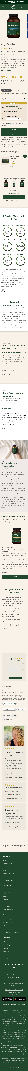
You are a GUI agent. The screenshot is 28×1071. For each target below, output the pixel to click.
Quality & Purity (7, 929)
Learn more (3, 125)
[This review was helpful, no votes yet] (19, 777)
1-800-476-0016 (14, 985)
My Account (6, 860)
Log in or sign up (22, 93)
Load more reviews (14, 835)
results (8, 715)
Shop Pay (5, 899)
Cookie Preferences (8, 909)
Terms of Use (6, 1004)
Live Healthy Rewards (8, 866)
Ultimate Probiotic (9, 547)
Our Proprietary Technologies (11, 932)
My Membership (7, 870)
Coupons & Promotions (9, 903)
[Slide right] (17, 41)
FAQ (4, 889)
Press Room (6, 951)
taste (4, 719)
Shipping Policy (7, 893)
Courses (5, 925)
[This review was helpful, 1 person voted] (19, 798)
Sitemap (14, 1006)
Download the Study (7, 84)
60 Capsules (17, 90)
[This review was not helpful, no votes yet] (21, 777)
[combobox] (20, 723)
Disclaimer (13, 1004)
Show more (9, 719)
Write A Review (15, 677)
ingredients (14, 715)
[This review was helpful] (19, 827)
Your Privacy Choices (8, 880)
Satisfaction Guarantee (9, 955)
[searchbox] (8, 709)
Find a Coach (6, 906)
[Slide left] (10, 41)
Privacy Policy (21, 1004)
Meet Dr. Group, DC (8, 919)
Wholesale (5, 948)
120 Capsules (6, 90)
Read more (15, 770)
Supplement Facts (6, 70)
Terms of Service (7, 877)
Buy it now (14, 134)
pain (4, 715)
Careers (5, 941)
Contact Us (14, 994)
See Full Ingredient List (8, 429)
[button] (3, 7)
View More (4, 628)
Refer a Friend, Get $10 (9, 873)
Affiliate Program (7, 945)
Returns (5, 896)
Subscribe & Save (7, 863)
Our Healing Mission (8, 922)
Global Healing (16, 1067)
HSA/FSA (5, 958)
